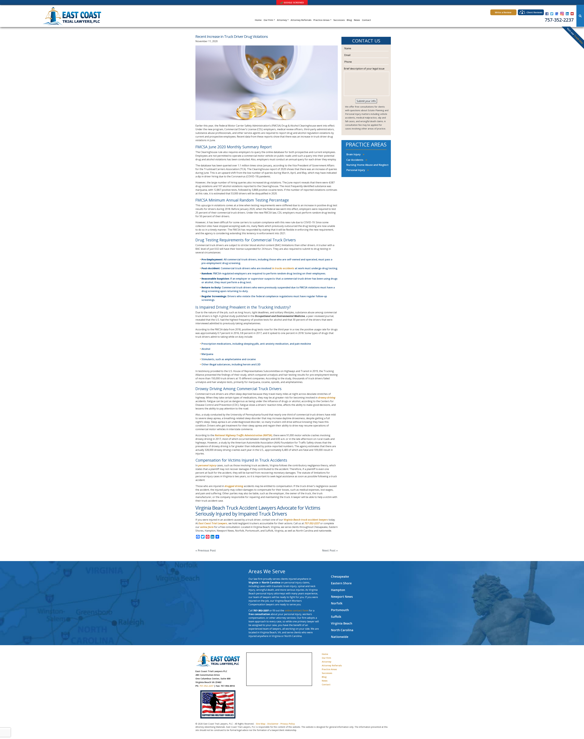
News (357, 19)
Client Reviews (534, 12)
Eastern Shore (341, 583)
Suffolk (336, 617)
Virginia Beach (341, 623)
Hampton (338, 590)
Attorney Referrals (301, 19)
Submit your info (366, 101)
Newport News (342, 597)
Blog (349, 19)
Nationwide (339, 637)
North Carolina (342, 630)
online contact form (296, 610)
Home (258, 19)
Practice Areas (321, 19)
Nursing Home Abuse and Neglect (367, 165)
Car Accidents (354, 160)
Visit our (575, 35)
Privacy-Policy (287, 723)
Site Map (260, 723)
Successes (339, 19)
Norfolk (336, 603)
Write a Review (503, 12)
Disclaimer (272, 723)
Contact (366, 19)
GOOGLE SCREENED (293, 2)
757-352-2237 (559, 20)
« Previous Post (205, 550)
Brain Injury (353, 154)
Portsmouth (340, 610)
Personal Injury (355, 170)
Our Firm (268, 19)
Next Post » (330, 550)
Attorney (282, 19)
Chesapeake (340, 576)
